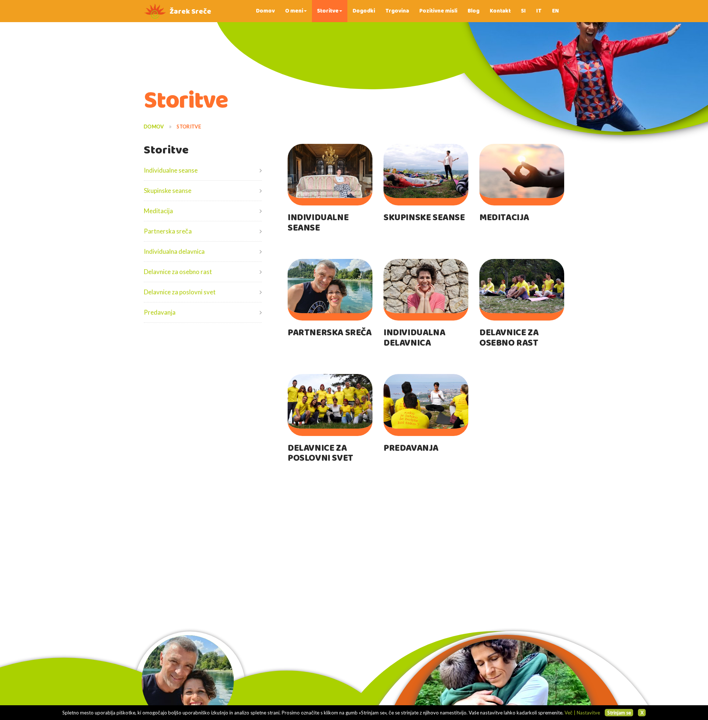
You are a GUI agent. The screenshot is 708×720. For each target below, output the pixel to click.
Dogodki (364, 11)
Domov (265, 11)
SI (523, 11)
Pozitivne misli (438, 11)
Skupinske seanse (167, 190)
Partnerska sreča (168, 231)
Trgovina (397, 11)
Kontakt (500, 11)
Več (569, 713)
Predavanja (160, 312)
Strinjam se (619, 713)
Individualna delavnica (174, 251)
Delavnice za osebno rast (178, 272)
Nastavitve (588, 713)
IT (539, 11)
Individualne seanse (171, 170)
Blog (473, 11)
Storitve (328, 11)
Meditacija (158, 211)
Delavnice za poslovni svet (180, 292)
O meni (294, 11)
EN (555, 11)
